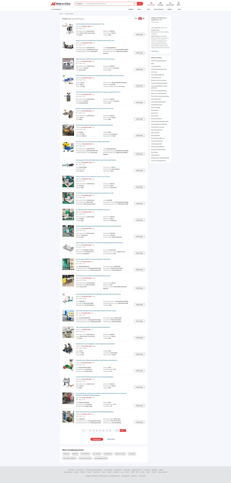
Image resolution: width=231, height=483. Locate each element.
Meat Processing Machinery (159, 93)
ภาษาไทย (142, 472)
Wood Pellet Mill (155, 107)
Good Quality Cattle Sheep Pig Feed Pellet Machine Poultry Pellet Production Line (98, 294)
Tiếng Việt (153, 472)
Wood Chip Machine (156, 130)
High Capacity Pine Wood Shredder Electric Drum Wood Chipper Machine (96, 160)
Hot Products (71, 470)
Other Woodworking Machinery (160, 121)
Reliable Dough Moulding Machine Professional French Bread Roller (94, 108)
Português (82, 472)
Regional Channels (136, 470)
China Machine (85, 454)
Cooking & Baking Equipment (159, 83)
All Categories (57, 9)
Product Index (146, 470)
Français (89, 472)
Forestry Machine (156, 66)
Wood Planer (154, 110)
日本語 (132, 472)
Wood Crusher (155, 133)
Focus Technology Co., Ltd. (103, 476)
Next (123, 430)
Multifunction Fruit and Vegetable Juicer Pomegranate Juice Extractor (95, 344)
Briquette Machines (156, 105)
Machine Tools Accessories (158, 80)
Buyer (139, 9)
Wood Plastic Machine (69, 458)
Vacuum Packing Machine (158, 161)
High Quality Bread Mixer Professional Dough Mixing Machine (93, 327)
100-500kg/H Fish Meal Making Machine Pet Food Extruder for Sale (94, 193)
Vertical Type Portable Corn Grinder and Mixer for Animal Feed (93, 259)
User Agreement (125, 476)
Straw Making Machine (157, 75)
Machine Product (120, 454)
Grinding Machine (156, 77)
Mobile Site (154, 470)
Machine (75, 454)
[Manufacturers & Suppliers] (60, 4)
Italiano (104, 472)
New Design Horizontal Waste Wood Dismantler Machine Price (93, 276)
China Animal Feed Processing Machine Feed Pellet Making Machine (95, 412)
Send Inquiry (139, 34)
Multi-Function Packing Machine (160, 158)
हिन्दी (137, 472)
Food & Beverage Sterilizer (158, 102)
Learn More (155, 51)
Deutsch (109, 472)
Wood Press (154, 113)
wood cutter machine (85, 458)
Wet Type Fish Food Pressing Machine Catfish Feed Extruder (92, 141)
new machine (96, 454)
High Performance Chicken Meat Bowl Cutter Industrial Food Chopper (95, 59)
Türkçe (148, 472)
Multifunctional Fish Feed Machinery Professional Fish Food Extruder (95, 40)
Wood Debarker (155, 135)
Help (148, 9)
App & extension (158, 9)
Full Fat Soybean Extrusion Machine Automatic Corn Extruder (93, 176)
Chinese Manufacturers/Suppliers (94, 470)
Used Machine (108, 454)
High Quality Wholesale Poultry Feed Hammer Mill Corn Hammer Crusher (96, 311)
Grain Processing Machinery (159, 91)
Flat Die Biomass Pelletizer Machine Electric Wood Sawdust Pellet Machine (96, 360)
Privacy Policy (142, 476)
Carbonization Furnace (157, 127)
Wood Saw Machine (156, 119)
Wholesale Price (118, 470)
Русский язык (96, 472)
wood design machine (101, 458)
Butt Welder (154, 152)
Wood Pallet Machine (157, 141)
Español (76, 472)
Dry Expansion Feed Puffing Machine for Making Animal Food (93, 209)
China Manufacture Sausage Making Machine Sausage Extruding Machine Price (98, 92)
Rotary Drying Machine (157, 147)
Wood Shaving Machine (157, 138)
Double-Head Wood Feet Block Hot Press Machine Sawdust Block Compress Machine (99, 243)
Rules (179, 9)
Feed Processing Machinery (159, 61)
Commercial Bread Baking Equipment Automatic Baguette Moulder (94, 377)
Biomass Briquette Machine (159, 69)
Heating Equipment (156, 144)
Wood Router (155, 116)
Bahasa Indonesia (162, 472)
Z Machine (66, 454)
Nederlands (116, 472)
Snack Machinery (156, 99)
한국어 (127, 472)
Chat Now (112, 439)
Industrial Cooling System (158, 149)
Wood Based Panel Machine (159, 124)
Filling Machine (155, 155)
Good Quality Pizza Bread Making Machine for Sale (90, 24)
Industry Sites (127, 470)
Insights (161, 470)
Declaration (134, 476)
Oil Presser (154, 72)
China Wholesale (108, 470)
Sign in (178, 5)
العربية (122, 472)
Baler (152, 63)
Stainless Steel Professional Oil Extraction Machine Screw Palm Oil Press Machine (98, 226)
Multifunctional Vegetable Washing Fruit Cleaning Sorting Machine (94, 125)
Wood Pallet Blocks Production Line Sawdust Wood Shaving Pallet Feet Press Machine (100, 75)
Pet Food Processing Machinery (160, 96)
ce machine (132, 454)
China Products (80, 470)
